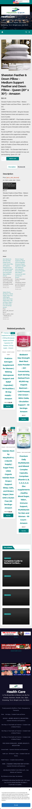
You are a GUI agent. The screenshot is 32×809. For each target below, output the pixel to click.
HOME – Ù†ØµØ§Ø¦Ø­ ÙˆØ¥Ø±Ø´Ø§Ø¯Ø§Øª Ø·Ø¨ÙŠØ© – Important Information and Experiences (16, 765)
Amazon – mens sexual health (23, 350)
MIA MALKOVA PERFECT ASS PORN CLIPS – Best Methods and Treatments (16, 771)
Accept (16, 805)
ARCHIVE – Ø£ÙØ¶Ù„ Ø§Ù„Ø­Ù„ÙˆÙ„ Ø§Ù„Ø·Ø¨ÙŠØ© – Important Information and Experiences (16, 719)
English (20, 1)
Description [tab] (12, 167)
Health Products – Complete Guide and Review (12, 759)
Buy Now (8, 406)
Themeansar (16, 710)
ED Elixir (16, 637)
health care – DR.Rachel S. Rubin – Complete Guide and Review (16, 754)
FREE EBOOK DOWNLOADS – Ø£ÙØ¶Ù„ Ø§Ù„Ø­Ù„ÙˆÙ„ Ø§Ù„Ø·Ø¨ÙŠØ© (16, 744)
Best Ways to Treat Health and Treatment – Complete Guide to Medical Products (16, 725)
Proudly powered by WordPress (9, 708)
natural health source (16, 650)
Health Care (8, 16)
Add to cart (12, 158)
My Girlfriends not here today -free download (11, 776)
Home (2, 714)
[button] (29, 789)
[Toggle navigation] (29, 32)
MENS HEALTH (7, 558)
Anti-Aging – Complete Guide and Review (15, 714)
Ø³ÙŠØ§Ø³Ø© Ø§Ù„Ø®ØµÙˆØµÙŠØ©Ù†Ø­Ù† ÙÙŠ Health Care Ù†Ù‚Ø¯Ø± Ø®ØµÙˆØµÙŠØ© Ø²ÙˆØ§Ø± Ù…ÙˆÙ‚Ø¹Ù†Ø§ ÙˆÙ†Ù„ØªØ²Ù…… (16, 782)
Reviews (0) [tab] (21, 167)
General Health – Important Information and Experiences (14, 749)
